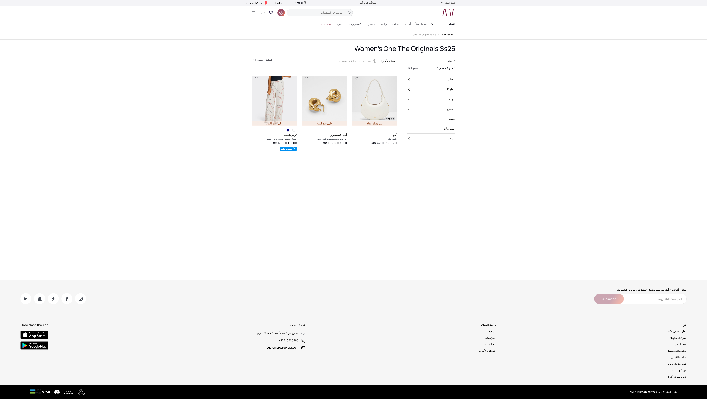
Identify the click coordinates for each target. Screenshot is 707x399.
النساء (452, 24)
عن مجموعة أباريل (677, 376)
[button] (271, 13)
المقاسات (449, 129)
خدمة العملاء (450, 2)
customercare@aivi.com (282, 347)
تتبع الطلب (490, 344)
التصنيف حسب (265, 60)
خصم (452, 119)
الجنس (451, 109)
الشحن (492, 331)
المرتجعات (490, 338)
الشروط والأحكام (677, 363)
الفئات (451, 79)
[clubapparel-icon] (281, 12)
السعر (451, 138)
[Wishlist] (357, 79)
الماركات (449, 89)
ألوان (452, 99)
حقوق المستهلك (678, 338)
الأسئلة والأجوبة (487, 350)
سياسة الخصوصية (677, 350)
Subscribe (609, 299)
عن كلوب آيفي (679, 370)
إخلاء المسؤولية (678, 344)
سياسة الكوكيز (679, 357)
